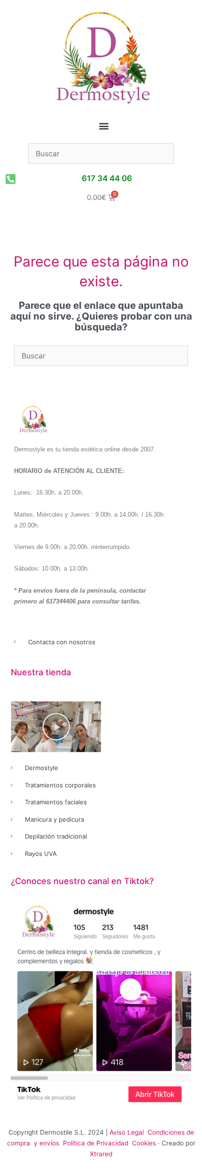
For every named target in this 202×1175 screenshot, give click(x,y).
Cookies (144, 1143)
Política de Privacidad (96, 1143)
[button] (104, 126)
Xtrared (101, 1154)
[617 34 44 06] (10, 178)
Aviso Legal (126, 1132)
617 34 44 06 (107, 178)
